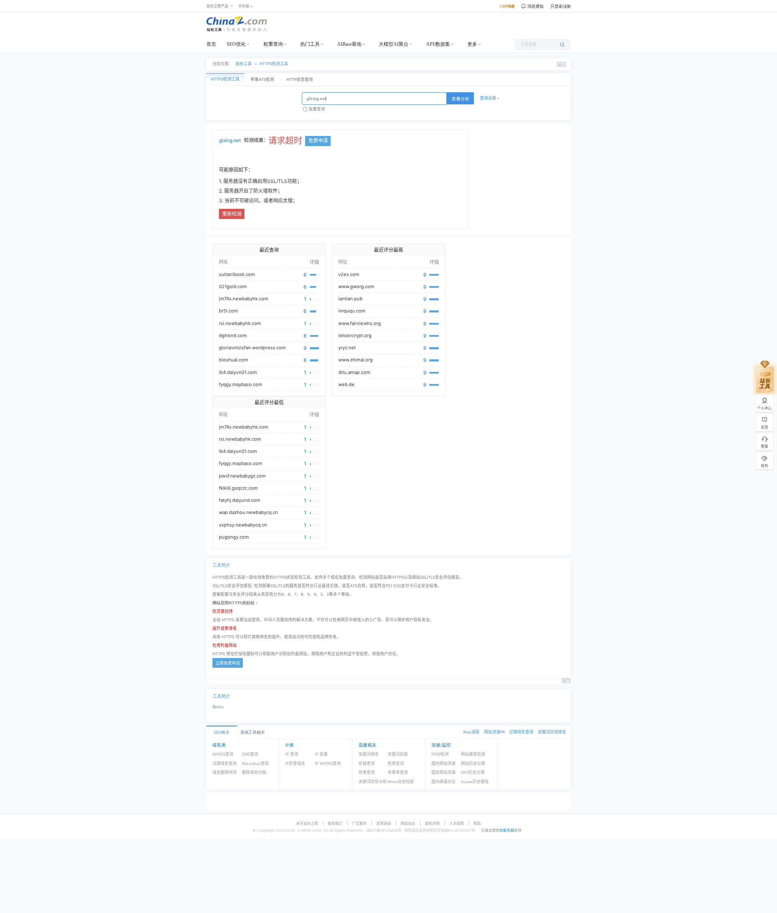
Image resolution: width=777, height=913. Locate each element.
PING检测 (440, 754)
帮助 (477, 823)
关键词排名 (369, 754)
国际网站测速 (443, 772)
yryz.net (347, 347)
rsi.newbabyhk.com (240, 323)
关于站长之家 (307, 823)
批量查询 (317, 109)
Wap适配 (471, 732)
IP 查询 (291, 754)
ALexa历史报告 (475, 781)
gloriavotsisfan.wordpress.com (252, 347)
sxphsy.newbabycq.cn (243, 525)
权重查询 (273, 44)
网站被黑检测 (473, 754)
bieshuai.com (233, 360)
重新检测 (232, 214)
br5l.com (228, 311)
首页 (211, 44)
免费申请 (318, 141)
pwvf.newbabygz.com (242, 476)
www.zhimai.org (355, 360)
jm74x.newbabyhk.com (243, 299)
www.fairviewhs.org (359, 323)
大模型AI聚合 (393, 44)
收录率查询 (398, 772)
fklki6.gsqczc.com (238, 488)
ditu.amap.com (354, 372)
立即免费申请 (228, 663)
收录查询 (367, 772)
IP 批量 (321, 754)
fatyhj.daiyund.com (239, 500)
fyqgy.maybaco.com (240, 384)
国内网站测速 (443, 763)
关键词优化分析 (373, 781)
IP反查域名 (295, 763)
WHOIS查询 (223, 754)
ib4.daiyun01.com (238, 372)
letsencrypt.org (355, 335)
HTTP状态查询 (300, 79)
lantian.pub (350, 299)
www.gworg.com (356, 286)
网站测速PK (494, 732)
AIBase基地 (349, 44)
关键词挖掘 (398, 754)
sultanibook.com (237, 274)
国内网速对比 (443, 781)
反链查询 (367, 763)
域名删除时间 (224, 772)
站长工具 (244, 64)
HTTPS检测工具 (273, 64)
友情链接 (383, 823)
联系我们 (335, 823)
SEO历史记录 (473, 772)
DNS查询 (250, 754)
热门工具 (310, 44)
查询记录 (488, 98)
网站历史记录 (473, 763)
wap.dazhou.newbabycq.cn (248, 512)
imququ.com (351, 311)
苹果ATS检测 (262, 79)
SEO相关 (221, 732)
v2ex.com (348, 274)
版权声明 (432, 823)
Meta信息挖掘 (401, 781)
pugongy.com (234, 537)
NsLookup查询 (255, 763)
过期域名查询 (521, 732)
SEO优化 (236, 44)
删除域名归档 (254, 772)
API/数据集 (438, 44)
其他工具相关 (252, 732)
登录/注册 (563, 6)
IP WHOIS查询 (328, 763)
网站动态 (408, 823)
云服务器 (506, 830)
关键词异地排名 (552, 732)
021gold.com (233, 286)
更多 (472, 44)
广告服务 (359, 823)
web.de (346, 384)
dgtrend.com (233, 335)
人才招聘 (456, 823)
